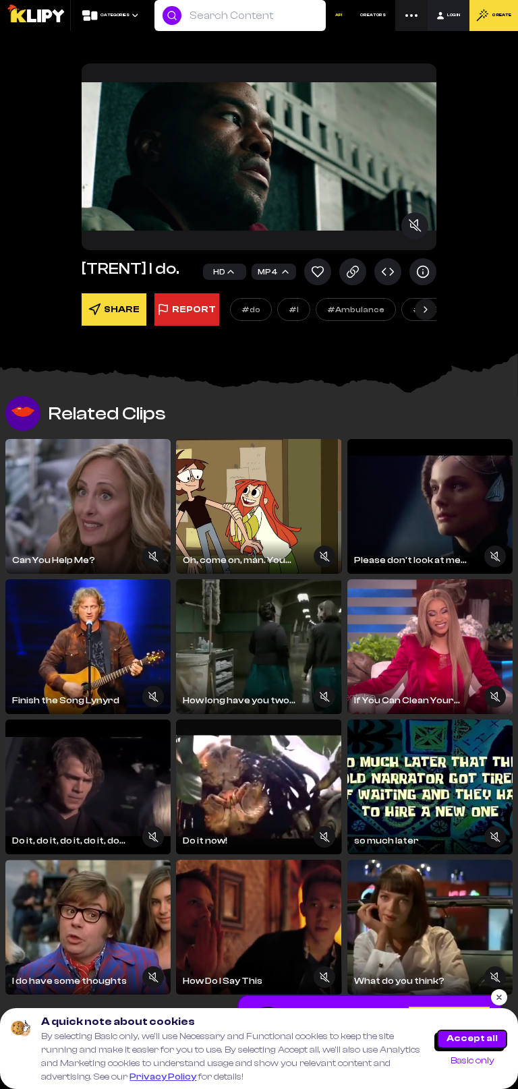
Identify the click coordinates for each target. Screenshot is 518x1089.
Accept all (472, 1038)
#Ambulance (355, 309)
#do (250, 309)
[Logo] (35, 15)
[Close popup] (499, 997)
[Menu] (411, 15)
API (338, 15)
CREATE (501, 15)
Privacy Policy (163, 1076)
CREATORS (373, 15)
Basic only (472, 1060)
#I (294, 309)
